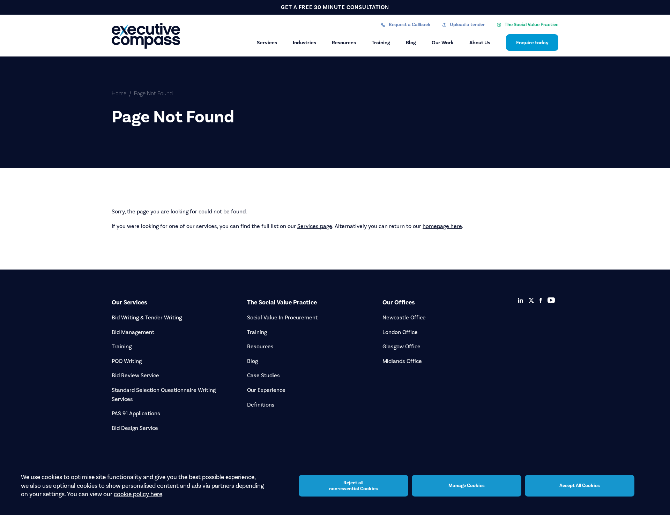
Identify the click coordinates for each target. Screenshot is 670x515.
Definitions (261, 404)
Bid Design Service (135, 428)
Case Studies (263, 375)
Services (267, 42)
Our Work (443, 42)
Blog (411, 42)
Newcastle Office (404, 317)
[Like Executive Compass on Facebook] (540, 300)
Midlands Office (402, 361)
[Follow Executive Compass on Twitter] (531, 300)
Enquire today (532, 42)
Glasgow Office (401, 346)
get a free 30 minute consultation (335, 7)
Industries (304, 42)
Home (119, 93)
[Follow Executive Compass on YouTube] (551, 300)
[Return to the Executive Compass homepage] (146, 36)
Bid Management (133, 332)
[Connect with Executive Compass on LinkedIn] (520, 300)
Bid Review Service (135, 375)
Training (381, 42)
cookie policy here (138, 494)
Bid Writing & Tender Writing (147, 317)
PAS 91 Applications (136, 413)
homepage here (442, 226)
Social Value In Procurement (282, 317)
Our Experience (266, 390)
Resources (344, 42)
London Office (400, 332)
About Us (479, 42)
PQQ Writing (127, 361)
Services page (314, 226)
